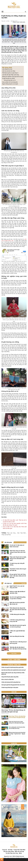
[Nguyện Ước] (14, 5)
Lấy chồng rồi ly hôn (7, 69)
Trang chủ (4, 849)
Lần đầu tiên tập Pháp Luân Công (10, 74)
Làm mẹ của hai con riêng (8, 71)
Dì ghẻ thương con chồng (8, 78)
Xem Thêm (14, 653)
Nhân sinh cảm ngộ (19, 851)
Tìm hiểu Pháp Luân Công (12, 853)
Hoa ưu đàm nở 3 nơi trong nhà (10, 82)
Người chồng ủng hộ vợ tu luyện (10, 84)
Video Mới (14, 692)
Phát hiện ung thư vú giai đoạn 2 (10, 73)
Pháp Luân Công (11, 533)
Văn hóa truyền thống (8, 851)
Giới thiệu (10, 849)
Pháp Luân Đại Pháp (6, 534)
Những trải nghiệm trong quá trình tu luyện (12, 76)
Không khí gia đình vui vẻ (10, 80)
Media (20, 853)
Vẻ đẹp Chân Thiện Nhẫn (19, 22)
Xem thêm (24, 583)
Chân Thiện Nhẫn (21, 533)
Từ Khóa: (3, 533)
